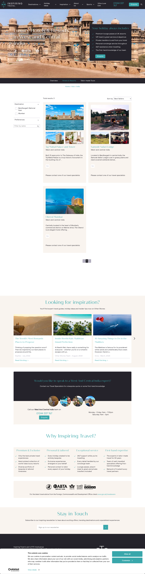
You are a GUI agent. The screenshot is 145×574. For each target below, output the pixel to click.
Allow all (127, 554)
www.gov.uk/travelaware (106, 494)
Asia (73, 87)
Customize (126, 560)
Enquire (134, 4)
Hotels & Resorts (69, 81)
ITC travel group (38, 547)
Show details (32, 570)
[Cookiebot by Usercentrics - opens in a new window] (13, 569)
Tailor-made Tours (88, 81)
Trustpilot (17, 57)
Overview (54, 81)
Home (67, 87)
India (78, 87)
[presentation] (134, 339)
